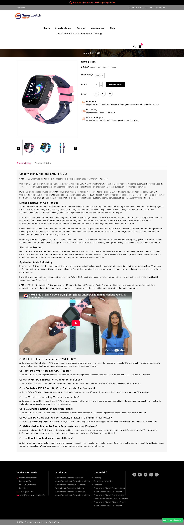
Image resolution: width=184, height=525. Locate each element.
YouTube (145, 474)
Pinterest (109, 93)
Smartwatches (63, 28)
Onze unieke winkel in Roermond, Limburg (79, 33)
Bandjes (81, 28)
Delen (96, 93)
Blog (112, 28)
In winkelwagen (115, 84)
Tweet (102, 93)
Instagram (151, 474)
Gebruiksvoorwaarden (103, 481)
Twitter (140, 474)
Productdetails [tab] (43, 163)
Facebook (134, 474)
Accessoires (98, 28)
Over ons (98, 485)
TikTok (157, 474)
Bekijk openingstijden (105, 3)
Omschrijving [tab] (24, 163)
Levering (97, 478)
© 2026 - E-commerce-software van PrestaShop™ (39, 522)
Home (46, 28)
